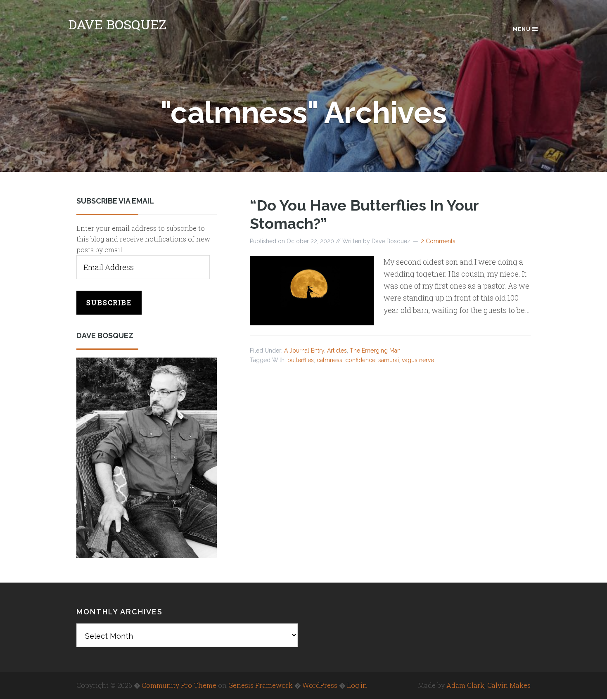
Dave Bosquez (117, 24)
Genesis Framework (260, 685)
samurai (388, 360)
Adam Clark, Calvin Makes (488, 685)
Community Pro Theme (179, 685)
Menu (522, 29)
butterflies (300, 360)
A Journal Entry (304, 350)
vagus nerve (418, 360)
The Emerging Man (375, 350)
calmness (329, 360)
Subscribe (109, 302)
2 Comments (438, 241)
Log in (357, 685)
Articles (337, 350)
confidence (360, 360)
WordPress (319, 685)
